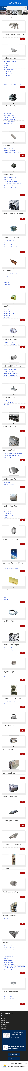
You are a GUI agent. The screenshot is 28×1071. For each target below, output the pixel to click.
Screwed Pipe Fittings (10, 992)
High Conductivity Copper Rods (11, 274)
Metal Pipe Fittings (9, 621)
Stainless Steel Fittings (11, 174)
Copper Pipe (7, 271)
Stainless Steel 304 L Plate (10, 969)
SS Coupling (7, 868)
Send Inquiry (15, 1054)
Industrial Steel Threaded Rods (14, 34)
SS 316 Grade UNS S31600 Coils (11, 344)
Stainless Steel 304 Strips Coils (11, 342)
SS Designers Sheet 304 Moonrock (12, 82)
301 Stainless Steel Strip (9, 947)
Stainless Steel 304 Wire (9, 958)
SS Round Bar (8, 145)
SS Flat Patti (7, 482)
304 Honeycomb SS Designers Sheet (12, 84)
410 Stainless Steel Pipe (9, 121)
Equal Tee (6, 404)
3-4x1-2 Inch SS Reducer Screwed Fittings (13, 996)
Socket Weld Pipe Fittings (12, 366)
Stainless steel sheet (10, 58)
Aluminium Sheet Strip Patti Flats (11, 455)
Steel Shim (6, 599)
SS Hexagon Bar (8, 513)
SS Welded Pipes (8, 113)
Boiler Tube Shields (8, 918)
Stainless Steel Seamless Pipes (14, 214)
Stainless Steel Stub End (9, 179)
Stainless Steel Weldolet (9, 190)
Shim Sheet (7, 590)
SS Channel (6, 703)
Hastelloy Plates (7, 921)
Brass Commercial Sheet (9, 313)
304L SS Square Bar (8, 148)
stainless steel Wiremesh (10, 61)
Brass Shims (7, 311)
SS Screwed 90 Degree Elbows (11, 994)
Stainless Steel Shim (9, 595)
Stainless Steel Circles (9, 484)
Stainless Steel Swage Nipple (11, 187)
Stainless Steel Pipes (10, 106)
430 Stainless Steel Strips (10, 950)
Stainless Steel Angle (9, 648)
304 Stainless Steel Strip (9, 960)
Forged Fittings (8, 672)
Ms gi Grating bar (8, 511)
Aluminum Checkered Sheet (10, 566)
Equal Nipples (7, 1001)
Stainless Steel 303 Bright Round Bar (12, 152)
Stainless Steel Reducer (9, 192)
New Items (6, 943)
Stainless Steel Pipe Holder (10, 181)
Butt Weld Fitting (9, 397)
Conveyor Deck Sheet (9, 945)
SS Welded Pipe (8, 71)
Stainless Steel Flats (10, 479)
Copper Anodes (7, 284)
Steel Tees (6, 676)
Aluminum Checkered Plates (13, 563)
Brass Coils (6, 309)
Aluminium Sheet (9, 773)
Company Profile (6, 1022)
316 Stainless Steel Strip (9, 962)
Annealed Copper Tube (9, 278)
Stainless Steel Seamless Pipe (11, 117)
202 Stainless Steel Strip (9, 964)
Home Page (4, 1020)
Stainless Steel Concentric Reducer (12, 183)
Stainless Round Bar (8, 515)
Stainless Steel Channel (9, 701)
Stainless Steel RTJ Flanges (10, 242)
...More (22, 39)
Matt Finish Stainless (8, 75)
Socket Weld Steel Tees (9, 371)
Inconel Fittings (8, 725)
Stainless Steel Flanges (11, 238)
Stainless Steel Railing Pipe (10, 119)
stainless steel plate (8, 69)
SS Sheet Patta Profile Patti (12, 844)
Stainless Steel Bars (10, 506)
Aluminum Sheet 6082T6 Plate (11, 568)
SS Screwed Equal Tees (9, 999)
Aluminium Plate (7, 457)
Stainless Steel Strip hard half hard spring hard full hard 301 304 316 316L (14, 967)
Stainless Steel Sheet (9, 73)
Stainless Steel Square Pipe (10, 109)
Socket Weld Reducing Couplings (11, 375)
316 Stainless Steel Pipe (9, 111)
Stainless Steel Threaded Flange (11, 247)
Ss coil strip (7, 509)
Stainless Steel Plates (10, 797)
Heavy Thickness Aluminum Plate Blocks (13, 453)
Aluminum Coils (8, 749)
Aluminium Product (10, 450)
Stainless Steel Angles (11, 645)
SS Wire (6, 65)
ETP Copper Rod (8, 276)
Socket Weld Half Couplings (10, 369)
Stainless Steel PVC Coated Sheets (12, 80)
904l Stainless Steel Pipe (9, 123)
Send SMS (15, 1058)
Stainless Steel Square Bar (10, 150)
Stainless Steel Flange (9, 240)
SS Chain (6, 63)
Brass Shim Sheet (8, 593)
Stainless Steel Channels (12, 699)
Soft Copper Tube (8, 280)
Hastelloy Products (9, 916)
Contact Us (4, 1026)
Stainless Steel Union (9, 185)
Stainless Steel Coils (10, 339)
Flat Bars (6, 517)
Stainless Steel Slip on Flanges (11, 244)
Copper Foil (6, 282)
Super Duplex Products (11, 821)
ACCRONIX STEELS (15, 3)
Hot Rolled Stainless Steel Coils (11, 177)
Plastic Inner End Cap (10, 892)
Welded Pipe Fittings (10, 539)
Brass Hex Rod (7, 317)
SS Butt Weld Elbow (8, 402)
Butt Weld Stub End (8, 400)
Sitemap (4, 1028)
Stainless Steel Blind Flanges (10, 249)
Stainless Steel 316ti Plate (10, 952)
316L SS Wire (7, 954)
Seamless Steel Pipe (9, 115)
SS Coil (5, 67)
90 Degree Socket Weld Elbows (11, 373)
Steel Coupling (7, 674)
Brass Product (8, 306)
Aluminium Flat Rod (8, 956)
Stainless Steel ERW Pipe (12, 426)
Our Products (5, 1024)
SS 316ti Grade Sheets (9, 78)
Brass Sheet (7, 315)
